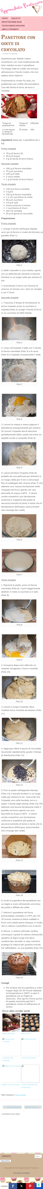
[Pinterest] (30, 1186)
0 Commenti (13, 54)
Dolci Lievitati (20, 1095)
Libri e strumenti (10, 29)
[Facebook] (13, 1186)
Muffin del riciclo (8, 1033)
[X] (21, 1186)
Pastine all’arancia (12, 1107)
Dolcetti (16, 18)
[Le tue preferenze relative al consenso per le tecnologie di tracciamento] (39, 1185)
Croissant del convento (7, 1059)
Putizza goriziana (28, 1058)
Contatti (6, 1156)
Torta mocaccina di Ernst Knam (29, 1086)
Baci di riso (26, 1033)
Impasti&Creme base (12, 22)
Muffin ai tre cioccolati (11, 1085)
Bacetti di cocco (33, 1107)
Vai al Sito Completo (21, 1173)
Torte (5, 18)
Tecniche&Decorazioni (13, 26)
